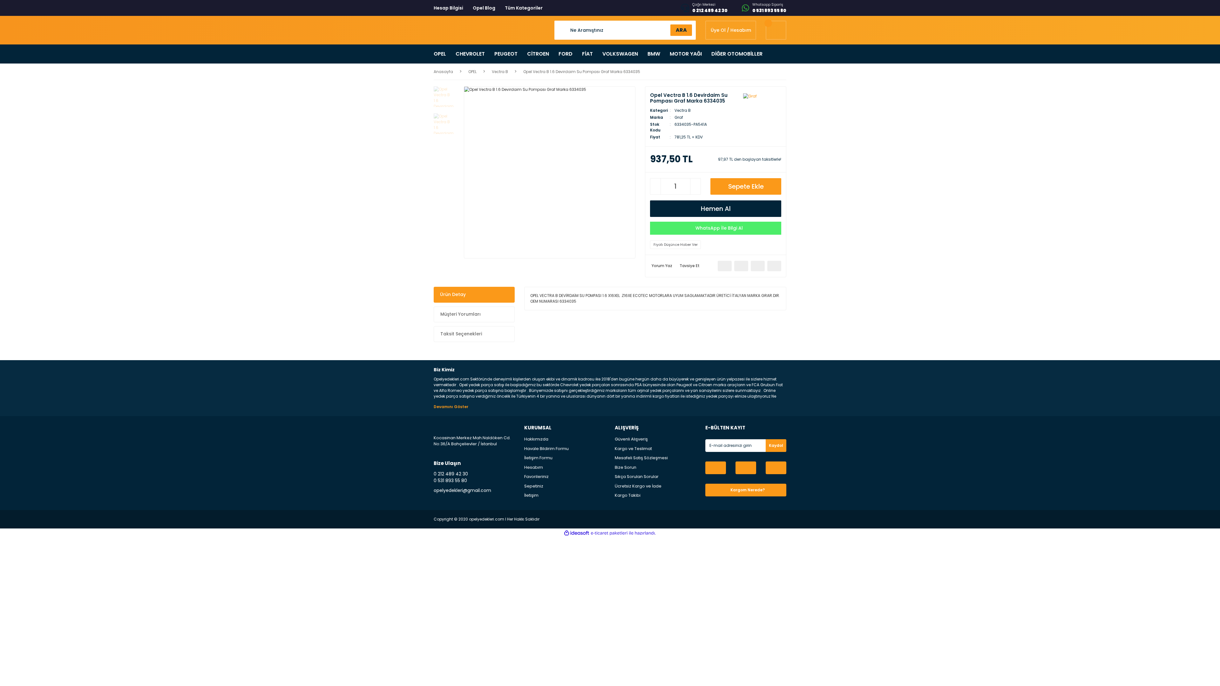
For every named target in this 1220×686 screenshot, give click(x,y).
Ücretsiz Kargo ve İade (638, 486)
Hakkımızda (536, 439)
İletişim (531, 495)
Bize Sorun (625, 467)
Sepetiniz (533, 486)
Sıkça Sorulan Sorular (637, 477)
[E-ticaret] (609, 533)
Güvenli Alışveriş (631, 439)
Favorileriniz (536, 477)
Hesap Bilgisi (448, 8)
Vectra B (682, 110)
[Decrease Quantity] (655, 186)
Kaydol (776, 445)
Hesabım (533, 467)
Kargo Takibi (627, 495)
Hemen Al (716, 208)
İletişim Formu (538, 458)
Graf (678, 117)
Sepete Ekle (746, 186)
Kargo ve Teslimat (633, 449)
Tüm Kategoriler (524, 8)
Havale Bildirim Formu (546, 449)
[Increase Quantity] (695, 186)
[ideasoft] (576, 533)
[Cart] (776, 30)
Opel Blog (484, 8)
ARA (681, 30)
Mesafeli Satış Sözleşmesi (641, 458)
